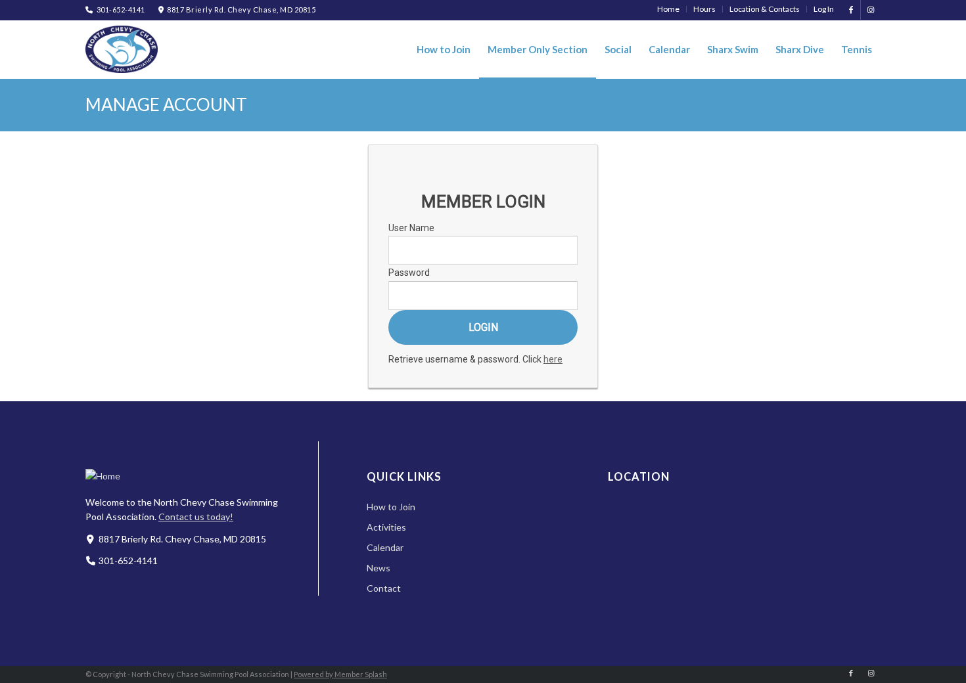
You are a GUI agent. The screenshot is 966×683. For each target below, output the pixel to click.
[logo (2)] (121, 49)
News (378, 567)
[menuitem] (669, 9)
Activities (386, 527)
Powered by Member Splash (340, 674)
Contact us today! (195, 516)
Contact (384, 588)
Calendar (385, 547)
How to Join (391, 506)
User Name (411, 228)
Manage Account (166, 104)
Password (409, 272)
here (553, 359)
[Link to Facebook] (850, 10)
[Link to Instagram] (871, 10)
